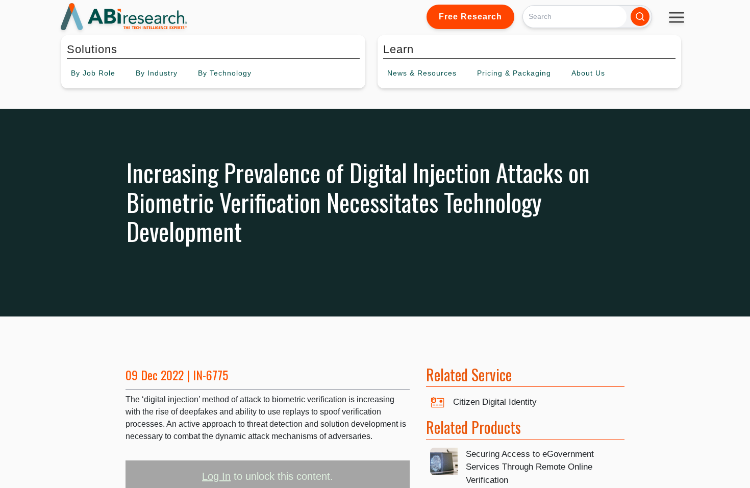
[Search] (640, 16)
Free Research (470, 16)
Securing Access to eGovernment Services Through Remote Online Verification (530, 467)
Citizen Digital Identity (495, 402)
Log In (216, 476)
